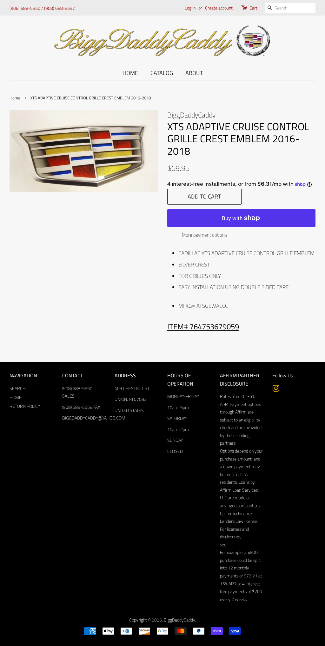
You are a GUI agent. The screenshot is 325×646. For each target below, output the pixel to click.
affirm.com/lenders (253, 443)
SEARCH (17, 388)
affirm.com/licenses (244, 544)
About (194, 73)
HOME (16, 397)
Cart (253, 7)
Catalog (161, 73)
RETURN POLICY (25, 406)
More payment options (204, 235)
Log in (190, 7)
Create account (219, 7)
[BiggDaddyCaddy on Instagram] (275, 389)
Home (130, 73)
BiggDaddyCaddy (179, 619)
